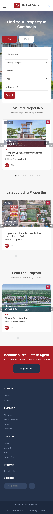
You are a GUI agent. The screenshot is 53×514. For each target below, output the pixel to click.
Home (17, 504)
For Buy (7, 396)
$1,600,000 (11, 307)
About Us (8, 415)
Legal (6, 443)
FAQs (6, 452)
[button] (26, 62)
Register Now (26, 368)
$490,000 (11, 223)
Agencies (33, 504)
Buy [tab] (9, 39)
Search (9, 95)
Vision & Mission (11, 419)
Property (25, 504)
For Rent (7, 400)
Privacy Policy (10, 457)
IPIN (12, 165)
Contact (7, 448)
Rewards (8, 429)
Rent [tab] (26, 39)
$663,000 (11, 142)
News (6, 424)
